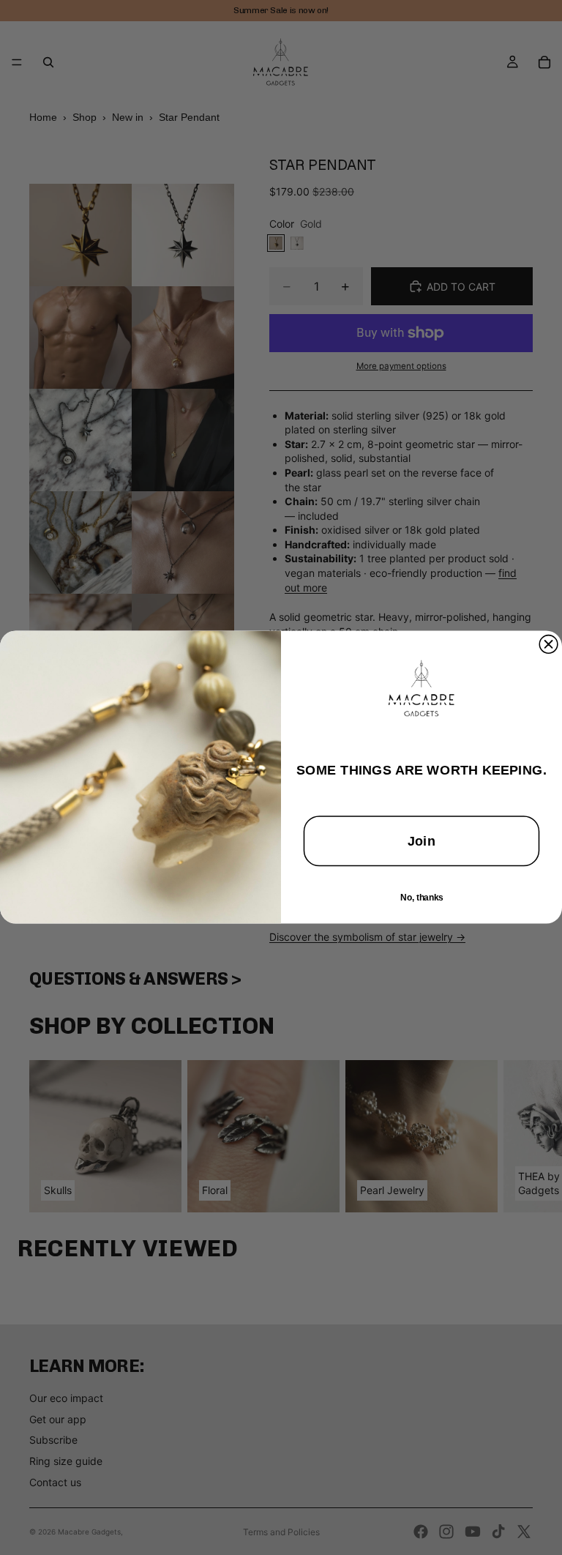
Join (421, 841)
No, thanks (421, 898)
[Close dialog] (548, 644)
